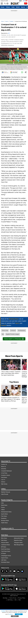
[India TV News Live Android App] (7, 579)
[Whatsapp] (22, 72)
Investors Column (5, 475)
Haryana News (5, 542)
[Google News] (5, 72)
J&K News (3, 560)
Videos (8, 7)
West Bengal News (18, 544)
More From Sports (14, 356)
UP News (3, 553)
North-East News (5, 549)
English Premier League (12, 334)
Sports (23, 7)
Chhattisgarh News (6, 555)
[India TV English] (15, 3)
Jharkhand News (5, 544)
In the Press (4, 473)
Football (11, 21)
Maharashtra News (19, 538)
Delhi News (4, 540)
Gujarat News (4, 557)
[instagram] (10, 571)
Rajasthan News (18, 540)
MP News (3, 547)
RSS (20, 600)
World (18, 7)
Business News (5, 520)
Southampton (21, 330)
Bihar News (4, 538)
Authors (3, 481)
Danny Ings (5, 330)
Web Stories (4, 484)
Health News (4, 522)
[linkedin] (18, 571)
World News (4, 505)
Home (2, 7)
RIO (16, 600)
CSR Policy (10, 600)
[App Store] (21, 579)
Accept (19, 614)
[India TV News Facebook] (23, 0)
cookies (11, 614)
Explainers (3, 518)
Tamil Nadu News (5, 551)
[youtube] (14, 571)
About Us (3, 466)
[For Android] (7, 589)
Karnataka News (5, 562)
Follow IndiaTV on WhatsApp (12, 339)
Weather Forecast (5, 492)
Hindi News (4, 477)
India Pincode (4, 494)
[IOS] (20, 0)
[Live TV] (25, 3)
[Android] (21, 0)
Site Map (5, 598)
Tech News (4, 516)
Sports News (4, 514)
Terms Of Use (12, 598)
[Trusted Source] (14, 72)
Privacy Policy (21, 598)
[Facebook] (2, 571)
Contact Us (4, 464)
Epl (3, 334)
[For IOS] (21, 589)
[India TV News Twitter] (25, 0)
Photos (3, 507)
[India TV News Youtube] (26, 0)
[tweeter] (6, 571)
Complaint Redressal (6, 471)
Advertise (3, 468)
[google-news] (22, 571)
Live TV (3, 479)
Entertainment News (6, 511)
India (13, 7)
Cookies (3, 611)
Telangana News (18, 542)
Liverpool (13, 330)
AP (9, 33)
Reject (15, 616)
